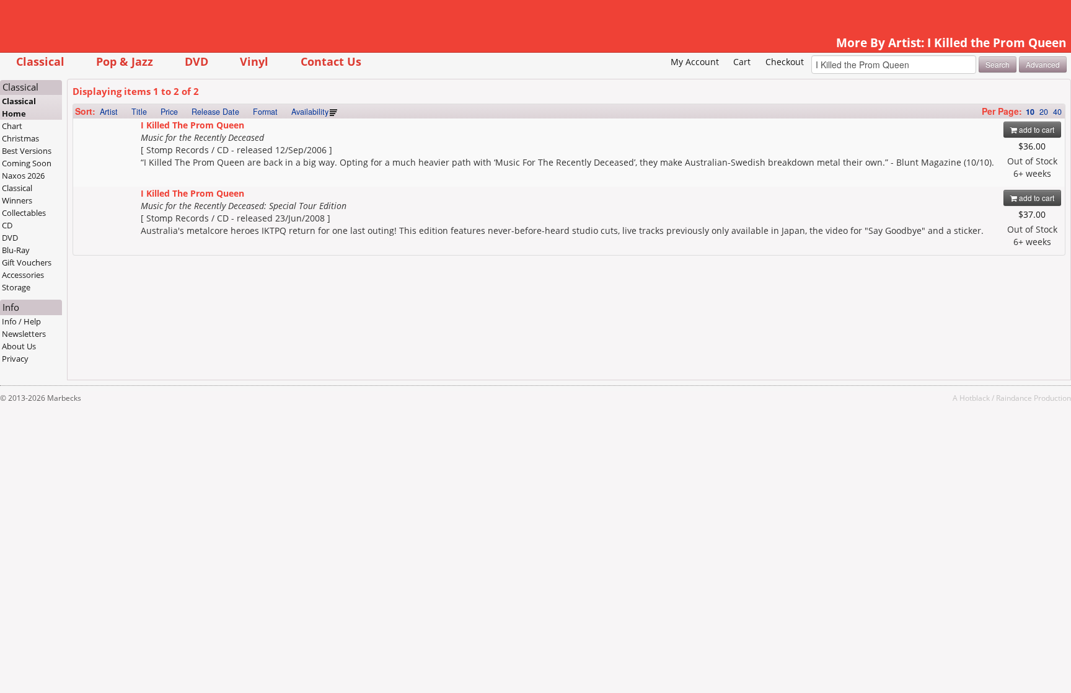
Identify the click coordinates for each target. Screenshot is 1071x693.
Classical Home (19, 107)
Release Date (215, 111)
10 (1030, 111)
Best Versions (26, 150)
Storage (16, 287)
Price (169, 111)
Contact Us (331, 61)
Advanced (1043, 64)
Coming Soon (26, 163)
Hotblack (974, 398)
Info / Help (21, 321)
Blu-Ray (16, 250)
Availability (309, 111)
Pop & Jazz (124, 61)
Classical (40, 61)
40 (1057, 111)
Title (139, 111)
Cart (742, 62)
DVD (196, 61)
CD (7, 225)
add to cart (1035, 129)
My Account (695, 62)
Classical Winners (17, 194)
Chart (12, 126)
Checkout (784, 62)
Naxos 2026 (23, 175)
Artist (109, 111)
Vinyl (254, 61)
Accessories (23, 274)
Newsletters (24, 333)
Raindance (1014, 398)
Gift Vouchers (26, 262)
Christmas (20, 138)
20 (1043, 111)
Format (265, 111)
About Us (19, 346)
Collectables (24, 212)
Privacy (15, 358)
